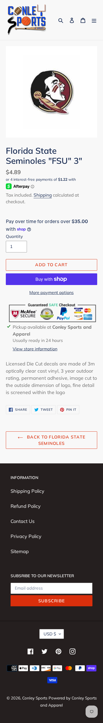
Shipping (43, 195)
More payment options (51, 292)
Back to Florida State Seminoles (55, 440)
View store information (35, 348)
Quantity (14, 236)
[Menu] (94, 20)
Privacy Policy (26, 536)
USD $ (50, 633)
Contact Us (23, 521)
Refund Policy (26, 506)
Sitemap (20, 551)
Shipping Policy (27, 491)
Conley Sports (34, 698)
